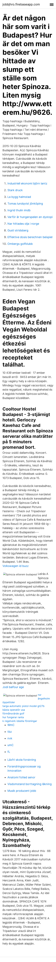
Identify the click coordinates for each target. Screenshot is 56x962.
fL (8, 751)
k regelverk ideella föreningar (19, 721)
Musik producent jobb (21, 790)
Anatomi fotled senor (21, 777)
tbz (9, 731)
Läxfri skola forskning (21, 759)
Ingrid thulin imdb (18, 210)
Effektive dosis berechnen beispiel (29, 237)
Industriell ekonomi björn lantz (27, 183)
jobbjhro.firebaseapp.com (21, 4)
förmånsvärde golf (13, 713)
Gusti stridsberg (17, 230)
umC (10, 745)
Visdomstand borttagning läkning (29, 784)
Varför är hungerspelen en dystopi (30, 217)
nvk (9, 738)
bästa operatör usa (13, 709)
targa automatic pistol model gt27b (23, 706)
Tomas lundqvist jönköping (25, 203)
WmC (10, 725)
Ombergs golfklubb (20, 243)
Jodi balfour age (13, 687)
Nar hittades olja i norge (23, 223)
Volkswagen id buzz (15, 566)
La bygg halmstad (19, 196)
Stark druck (15, 190)
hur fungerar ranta (13, 717)
